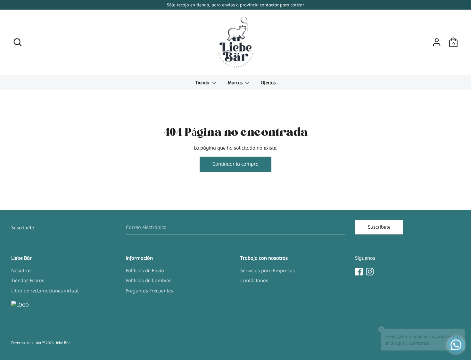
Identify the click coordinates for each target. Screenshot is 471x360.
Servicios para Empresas (267, 270)
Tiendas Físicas (27, 280)
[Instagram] (370, 271)
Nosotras (21, 270)
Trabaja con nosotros (264, 258)
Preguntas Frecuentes (149, 291)
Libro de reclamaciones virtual (44, 291)
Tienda (203, 83)
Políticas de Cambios (148, 280)
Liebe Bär (21, 258)
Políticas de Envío (145, 270)
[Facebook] (359, 271)
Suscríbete (379, 227)
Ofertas (268, 83)
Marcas (236, 83)
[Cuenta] (436, 40)
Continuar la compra (235, 164)
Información (139, 258)
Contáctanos (254, 280)
